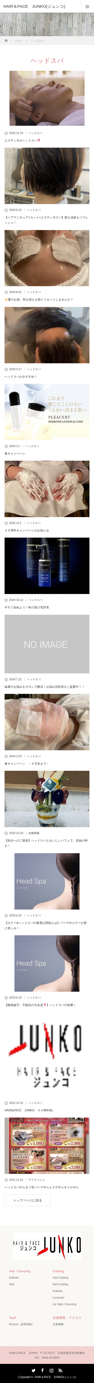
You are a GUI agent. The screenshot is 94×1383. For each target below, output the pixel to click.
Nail (11, 1284)
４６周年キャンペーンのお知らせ (27, 530)
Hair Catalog (60, 1277)
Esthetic (14, 1277)
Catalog (58, 1271)
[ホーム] (6, 39)
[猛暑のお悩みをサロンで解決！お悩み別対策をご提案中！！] (47, 644)
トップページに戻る (27, 1200)
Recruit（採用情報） (21, 1324)
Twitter (33, 1369)
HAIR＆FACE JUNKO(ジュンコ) (55, 1377)
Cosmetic (58, 1297)
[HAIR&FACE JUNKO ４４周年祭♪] (47, 1054)
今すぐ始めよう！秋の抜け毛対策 (27, 607)
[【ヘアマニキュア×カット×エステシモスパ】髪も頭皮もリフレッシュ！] (47, 176)
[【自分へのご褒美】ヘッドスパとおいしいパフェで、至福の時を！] (47, 799)
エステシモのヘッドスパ (21, 140)
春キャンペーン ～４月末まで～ (27, 763)
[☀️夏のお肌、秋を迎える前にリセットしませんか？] (47, 258)
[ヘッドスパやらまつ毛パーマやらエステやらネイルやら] (47, 1146)
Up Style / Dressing (64, 1304)
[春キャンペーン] (47, 412)
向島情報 (34, 833)
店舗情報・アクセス (67, 1318)
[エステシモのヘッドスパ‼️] (47, 99)
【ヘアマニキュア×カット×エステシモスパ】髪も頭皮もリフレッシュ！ (46, 220)
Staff (12, 1318)
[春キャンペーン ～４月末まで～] (47, 722)
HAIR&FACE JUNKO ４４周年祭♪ (29, 1110)
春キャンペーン (15, 453)
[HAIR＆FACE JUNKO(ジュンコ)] (40, 6)
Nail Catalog (60, 1284)
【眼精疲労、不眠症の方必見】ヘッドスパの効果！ (40, 1005)
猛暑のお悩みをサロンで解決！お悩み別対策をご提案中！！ (45, 686)
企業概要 (58, 1324)
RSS (59, 1369)
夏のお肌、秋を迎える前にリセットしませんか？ (40, 299)
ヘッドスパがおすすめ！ (21, 376)
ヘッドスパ (35, 133)
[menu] (87, 6)
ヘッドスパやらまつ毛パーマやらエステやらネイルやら (42, 1187)
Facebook (42, 1369)
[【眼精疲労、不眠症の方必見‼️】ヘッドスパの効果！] (47, 963)
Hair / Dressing (20, 1271)
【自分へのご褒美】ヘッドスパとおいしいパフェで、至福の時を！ (46, 843)
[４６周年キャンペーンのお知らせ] (47, 489)
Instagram (50, 1369)
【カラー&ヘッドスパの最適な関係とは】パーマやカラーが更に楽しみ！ (46, 925)
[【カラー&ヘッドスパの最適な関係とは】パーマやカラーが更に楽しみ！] (47, 881)
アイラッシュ (36, 1179)
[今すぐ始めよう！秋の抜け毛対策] (47, 566)
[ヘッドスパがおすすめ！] (47, 335)
